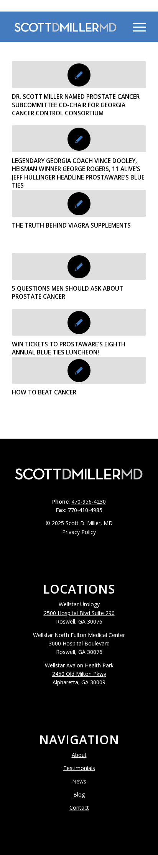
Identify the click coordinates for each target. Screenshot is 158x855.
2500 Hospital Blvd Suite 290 (79, 613)
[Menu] (135, 26)
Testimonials (79, 768)
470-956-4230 (79, 5)
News (79, 781)
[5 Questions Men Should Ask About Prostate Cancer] (79, 266)
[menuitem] (117, 26)
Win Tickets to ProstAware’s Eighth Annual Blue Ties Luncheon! (68, 348)
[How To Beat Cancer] (79, 370)
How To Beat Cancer (44, 392)
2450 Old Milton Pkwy (79, 673)
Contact (79, 807)
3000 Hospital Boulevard (79, 643)
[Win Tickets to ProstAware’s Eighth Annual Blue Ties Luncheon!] (79, 322)
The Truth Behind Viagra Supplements (71, 225)
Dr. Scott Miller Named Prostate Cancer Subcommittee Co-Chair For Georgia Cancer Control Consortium (76, 105)
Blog (79, 794)
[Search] (117, 26)
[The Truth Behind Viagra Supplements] (79, 203)
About (79, 755)
